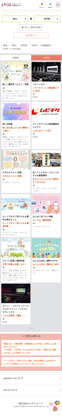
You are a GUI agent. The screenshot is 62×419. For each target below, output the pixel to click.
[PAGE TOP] (53, 406)
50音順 (46, 58)
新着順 (15, 58)
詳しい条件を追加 (32, 27)
